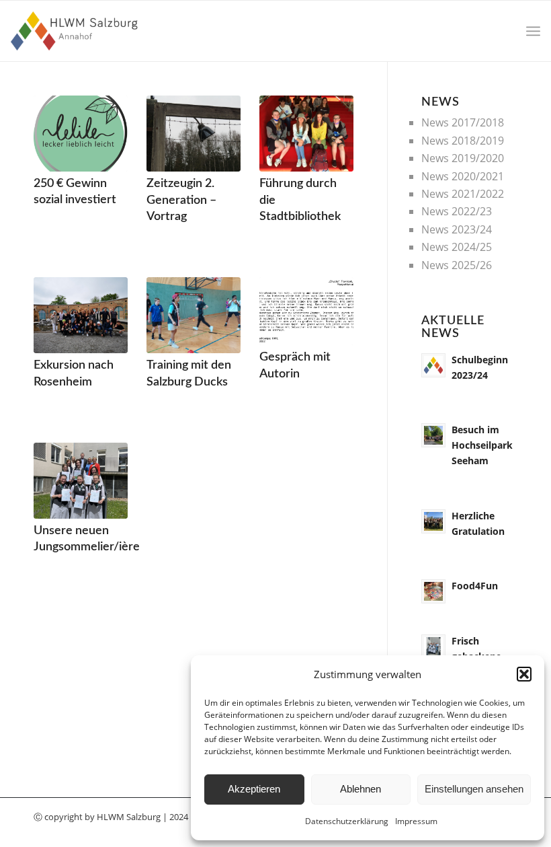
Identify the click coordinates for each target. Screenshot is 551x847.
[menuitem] (533, 31)
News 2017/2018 (462, 122)
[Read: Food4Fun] (433, 591)
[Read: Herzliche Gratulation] (433, 521)
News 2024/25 (456, 247)
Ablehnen (360, 789)
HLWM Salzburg (129, 817)
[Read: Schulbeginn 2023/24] (433, 365)
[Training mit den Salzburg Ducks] (193, 315)
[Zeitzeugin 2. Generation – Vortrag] (193, 134)
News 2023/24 (456, 229)
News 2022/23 (456, 211)
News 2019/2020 (462, 158)
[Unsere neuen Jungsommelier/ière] (81, 481)
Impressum (416, 821)
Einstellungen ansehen (474, 789)
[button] (524, 674)
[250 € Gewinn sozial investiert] (81, 134)
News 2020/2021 (462, 176)
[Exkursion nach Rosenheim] (81, 315)
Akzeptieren (254, 789)
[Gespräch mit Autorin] (306, 311)
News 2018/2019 (462, 140)
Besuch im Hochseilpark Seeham (482, 445)
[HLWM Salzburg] (75, 31)
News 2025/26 (456, 265)
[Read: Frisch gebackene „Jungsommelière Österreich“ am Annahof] (433, 646)
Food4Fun (475, 585)
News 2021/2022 (462, 193)
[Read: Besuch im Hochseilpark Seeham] (433, 435)
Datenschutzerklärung (346, 821)
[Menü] (533, 31)
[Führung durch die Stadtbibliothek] (306, 134)
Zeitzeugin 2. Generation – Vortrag (181, 200)
